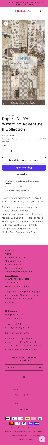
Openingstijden (13, 261)
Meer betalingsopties (24, 174)
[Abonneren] (40, 367)
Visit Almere (11, 282)
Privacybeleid (38, 431)
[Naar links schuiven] (18, 110)
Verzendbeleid (35, 435)
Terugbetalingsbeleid (22, 431)
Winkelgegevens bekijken (17, 191)
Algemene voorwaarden (17, 286)
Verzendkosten (25, 139)
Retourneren (11, 275)
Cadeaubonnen (13, 264)
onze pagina (35, 291)
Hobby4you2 (23, 428)
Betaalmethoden (13, 268)
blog (22, 291)
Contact (9, 254)
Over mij (9, 250)
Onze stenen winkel (15, 257)
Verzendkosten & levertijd (18, 271)
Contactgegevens (25, 439)
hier (12, 333)
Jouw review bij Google (17, 279)
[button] (5, 11)
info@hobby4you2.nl (18, 327)
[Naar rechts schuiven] (30, 110)
